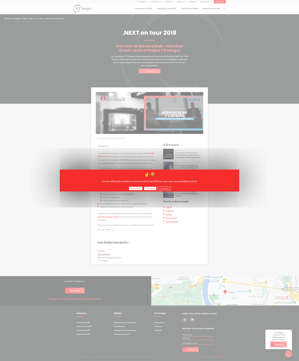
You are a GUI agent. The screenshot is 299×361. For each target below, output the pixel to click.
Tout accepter (135, 188)
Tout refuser (150, 188)
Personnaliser (164, 188)
